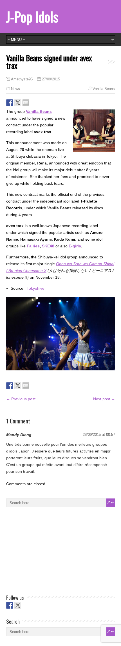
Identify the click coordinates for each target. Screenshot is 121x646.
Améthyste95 (22, 79)
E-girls (75, 246)
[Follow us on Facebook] (9, 605)
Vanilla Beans (104, 89)
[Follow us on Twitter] (17, 605)
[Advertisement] (48, 549)
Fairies (33, 246)
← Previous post (20, 399)
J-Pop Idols (32, 16)
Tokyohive (35, 288)
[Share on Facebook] (9, 102)
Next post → (104, 399)
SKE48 (48, 246)
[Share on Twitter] (17, 102)
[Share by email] (26, 102)
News (15, 89)
